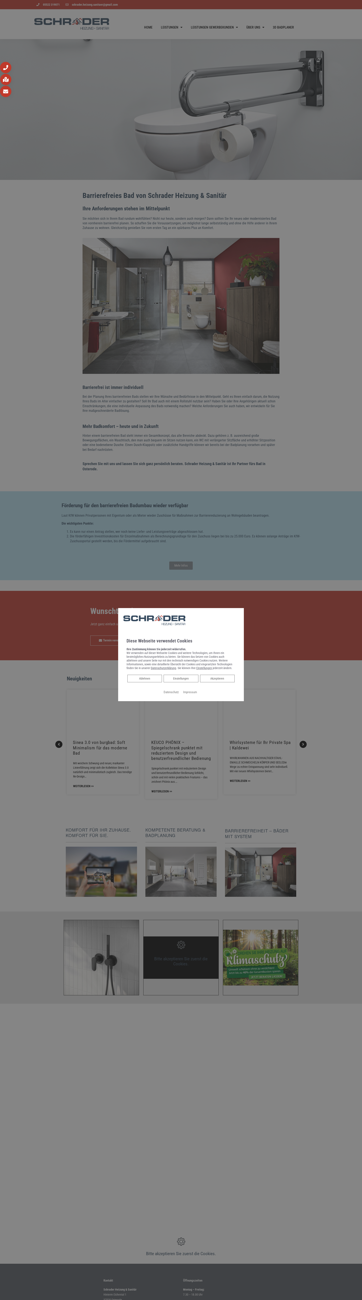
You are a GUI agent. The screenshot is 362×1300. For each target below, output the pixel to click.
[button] (5, 67)
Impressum (190, 692)
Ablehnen (144, 678)
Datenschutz (171, 692)
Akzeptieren (217, 678)
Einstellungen (181, 678)
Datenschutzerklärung (163, 668)
